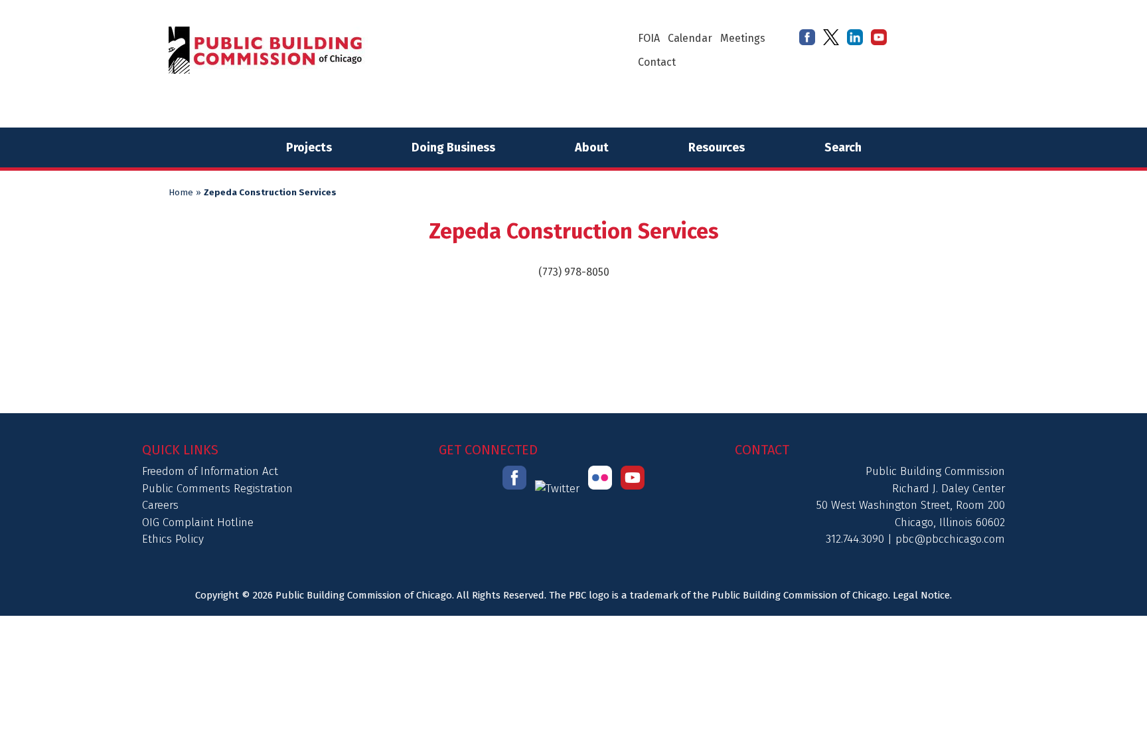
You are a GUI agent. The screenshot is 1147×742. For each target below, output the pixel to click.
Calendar (690, 38)
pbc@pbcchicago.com (950, 539)
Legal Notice (921, 595)
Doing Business (453, 147)
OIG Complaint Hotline (198, 522)
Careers (160, 505)
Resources (716, 147)
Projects (309, 147)
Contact (657, 62)
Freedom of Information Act (210, 471)
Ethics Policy (173, 539)
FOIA (649, 38)
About (592, 147)
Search (843, 147)
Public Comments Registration (217, 489)
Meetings (742, 38)
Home (181, 192)
